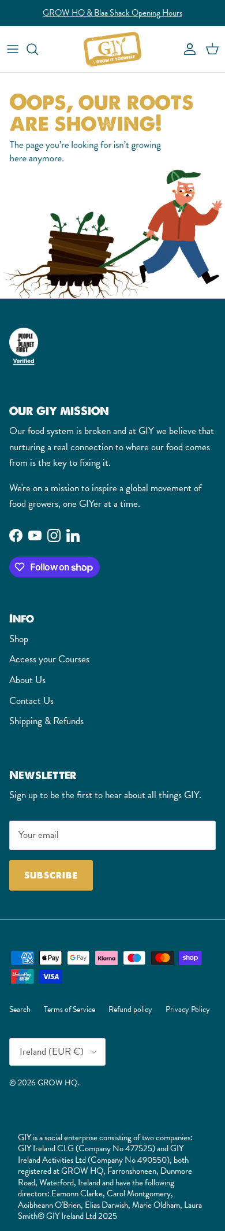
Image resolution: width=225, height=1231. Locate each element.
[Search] (38, 49)
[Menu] (12, 49)
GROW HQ (58, 1082)
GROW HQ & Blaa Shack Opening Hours (112, 12)
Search (20, 1009)
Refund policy (130, 1009)
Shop (18, 639)
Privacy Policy (188, 1009)
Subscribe (51, 875)
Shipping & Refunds (46, 721)
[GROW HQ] (112, 49)
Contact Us (31, 701)
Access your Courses (49, 659)
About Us (27, 680)
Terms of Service (69, 1009)
